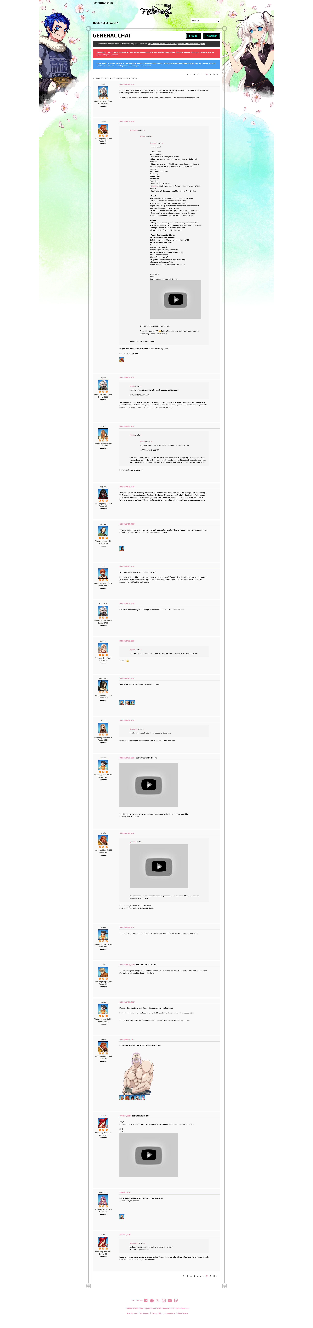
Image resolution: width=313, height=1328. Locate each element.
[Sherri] (121, 702)
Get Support (144, 1313)
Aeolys (103, 524)
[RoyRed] (103, 494)
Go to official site (102, 3)
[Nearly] (103, 129)
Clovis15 (103, 965)
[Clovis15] (103, 972)
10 (214, 74)
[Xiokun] (103, 433)
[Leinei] (103, 573)
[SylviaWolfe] (132, 1098)
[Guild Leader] (103, 692)
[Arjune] (103, 91)
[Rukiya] (121, 548)
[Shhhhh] (103, 98)
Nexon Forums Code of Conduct (150, 63)
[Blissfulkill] (103, 611)
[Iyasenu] (103, 765)
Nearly (103, 121)
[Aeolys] (103, 531)
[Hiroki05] (121, 359)
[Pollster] (103, 538)
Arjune (103, 84)
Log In (193, 35)
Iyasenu (153, 143)
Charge (154, 186)
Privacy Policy (156, 1313)
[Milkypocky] (103, 1199)
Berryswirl (103, 678)
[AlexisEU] (142, 1098)
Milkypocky (103, 1192)
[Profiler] (106, 500)
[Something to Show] (99, 440)
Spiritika (103, 641)
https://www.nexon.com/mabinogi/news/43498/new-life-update (176, 44)
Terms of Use (170, 1313)
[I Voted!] (106, 98)
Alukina (103, 1116)
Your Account (132, 1313)
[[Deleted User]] (137, 1098)
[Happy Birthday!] (106, 978)
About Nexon (183, 1313)
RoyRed (103, 486)
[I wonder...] (103, 135)
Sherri (103, 720)
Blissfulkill (134, 130)
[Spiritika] (103, 648)
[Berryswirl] (103, 685)
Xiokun (142, 136)
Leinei (103, 566)
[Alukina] (103, 1123)
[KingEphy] (127, 702)
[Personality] (106, 135)
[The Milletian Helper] (99, 98)
